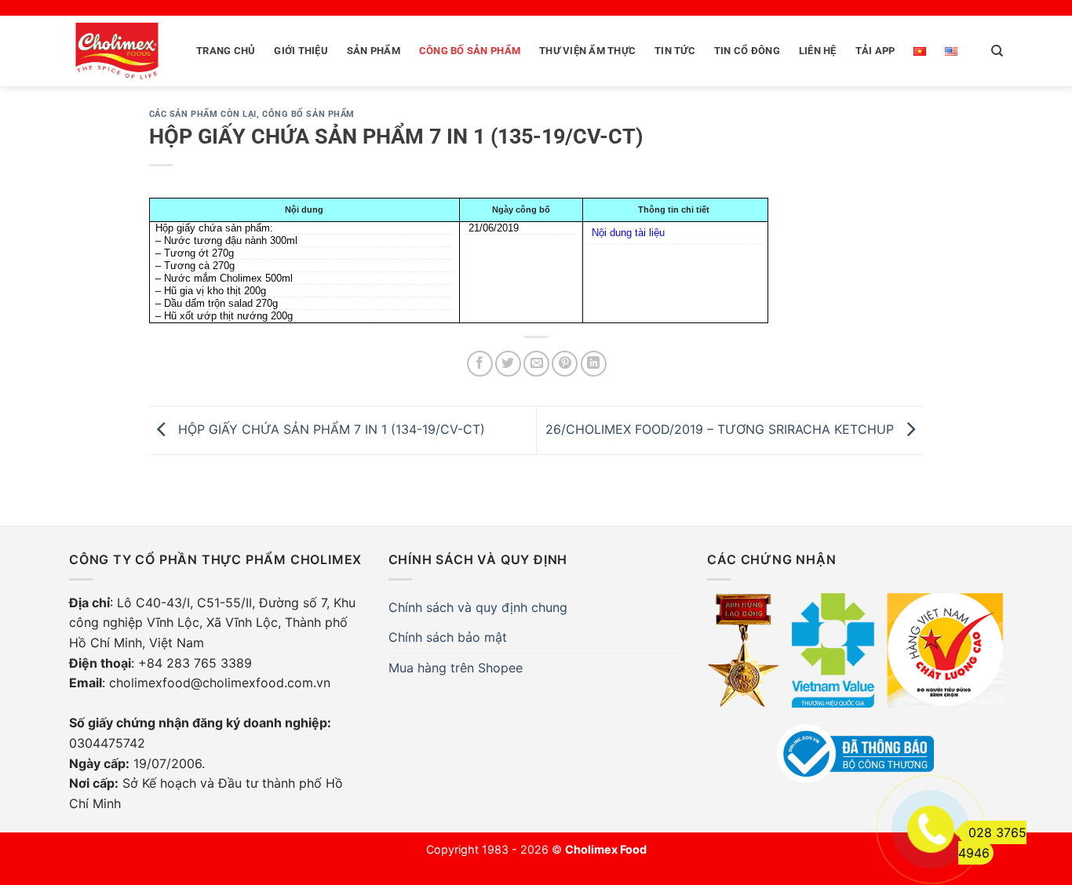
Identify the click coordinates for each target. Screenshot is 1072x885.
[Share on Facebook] (480, 364)
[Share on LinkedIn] (594, 364)
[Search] (997, 51)
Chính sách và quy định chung (477, 607)
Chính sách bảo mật (447, 637)
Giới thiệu (301, 50)
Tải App (875, 50)
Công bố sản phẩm (469, 50)
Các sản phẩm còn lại (203, 114)
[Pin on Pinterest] (565, 364)
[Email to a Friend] (536, 364)
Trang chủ (225, 50)
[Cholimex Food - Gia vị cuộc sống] (117, 51)
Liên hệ (818, 50)
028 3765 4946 (992, 843)
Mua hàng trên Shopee (455, 668)
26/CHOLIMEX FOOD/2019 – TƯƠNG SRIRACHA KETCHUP (721, 429)
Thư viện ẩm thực (587, 50)
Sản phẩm (373, 50)
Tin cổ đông (747, 50)
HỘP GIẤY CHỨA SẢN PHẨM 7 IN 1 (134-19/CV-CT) (329, 429)
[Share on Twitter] (508, 364)
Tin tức (675, 50)
